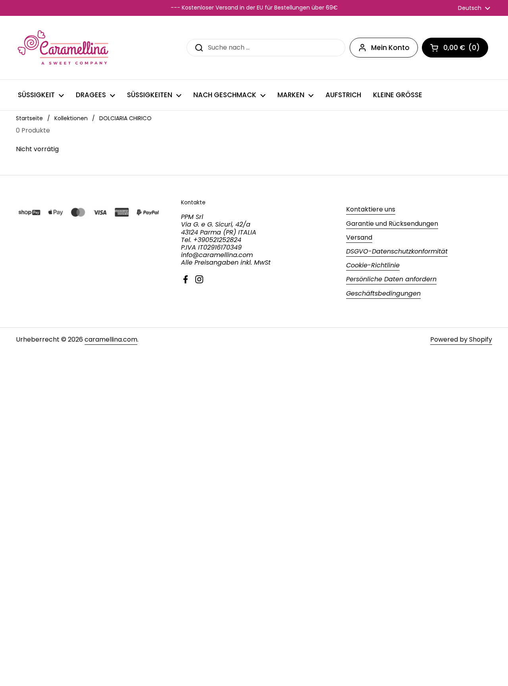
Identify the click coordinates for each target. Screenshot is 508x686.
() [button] (465, 49)
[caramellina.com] (64, 47)
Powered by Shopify (461, 339)
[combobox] (266, 47)
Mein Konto (390, 47)
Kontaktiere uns (370, 209)
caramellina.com (111, 339)
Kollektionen (71, 118)
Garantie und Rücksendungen (392, 223)
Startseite (29, 118)
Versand (359, 237)
